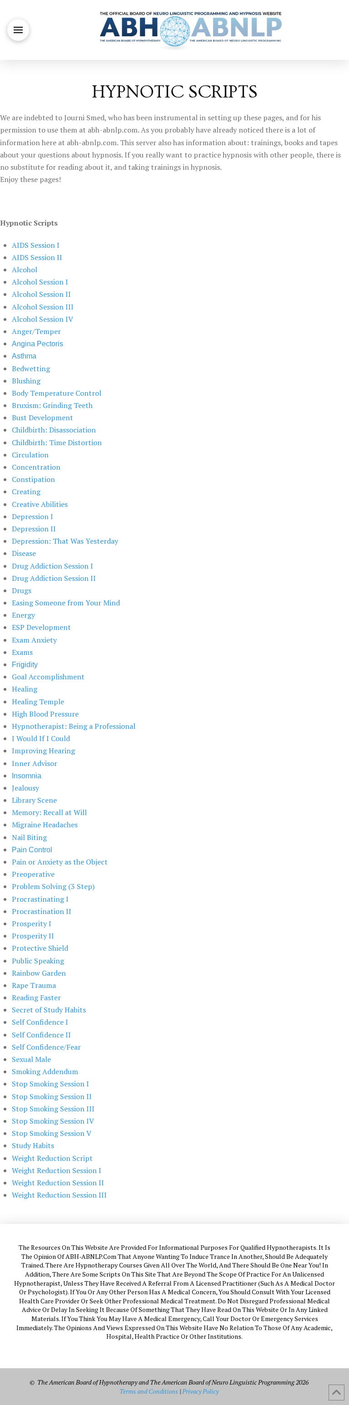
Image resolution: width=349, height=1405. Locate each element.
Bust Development (42, 417)
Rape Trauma (34, 985)
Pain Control (32, 850)
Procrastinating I (40, 899)
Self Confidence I (40, 1022)
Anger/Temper (36, 331)
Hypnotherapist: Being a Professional (73, 726)
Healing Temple (38, 702)
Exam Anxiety (34, 640)
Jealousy (25, 788)
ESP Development (41, 627)
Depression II (34, 529)
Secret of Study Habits (49, 1010)
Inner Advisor (34, 763)
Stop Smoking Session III (53, 1109)
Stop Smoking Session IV (53, 1121)
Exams (22, 652)
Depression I (32, 516)
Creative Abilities (40, 504)
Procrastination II (41, 911)
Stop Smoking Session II (52, 1096)
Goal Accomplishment (48, 677)
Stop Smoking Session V (51, 1133)
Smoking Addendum (45, 1071)
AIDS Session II (37, 257)
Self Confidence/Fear (46, 1047)
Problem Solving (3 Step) (53, 886)
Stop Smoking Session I (50, 1084)
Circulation (30, 455)
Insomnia (26, 776)
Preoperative (33, 874)
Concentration (36, 467)
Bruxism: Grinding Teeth (52, 405)
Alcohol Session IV (42, 319)
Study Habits (33, 1145)
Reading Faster (36, 997)
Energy (23, 615)
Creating (26, 491)
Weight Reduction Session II (58, 1183)
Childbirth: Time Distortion (57, 442)
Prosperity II (33, 936)
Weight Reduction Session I (56, 1170)
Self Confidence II (41, 1035)
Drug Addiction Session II (54, 578)
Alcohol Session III (43, 307)
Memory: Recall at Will (49, 812)
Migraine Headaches (45, 825)
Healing (24, 689)
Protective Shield (40, 948)
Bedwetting (31, 368)
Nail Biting (29, 837)
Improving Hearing (43, 751)
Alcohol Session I (40, 282)
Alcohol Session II (41, 294)
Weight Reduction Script (52, 1158)
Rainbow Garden (39, 973)
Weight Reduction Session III (59, 1195)
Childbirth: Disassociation (54, 430)
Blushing (26, 381)
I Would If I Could (41, 738)
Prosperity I (31, 923)
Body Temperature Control (56, 393)
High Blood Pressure (45, 714)
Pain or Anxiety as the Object (60, 862)
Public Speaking (38, 961)
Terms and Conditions (149, 1391)
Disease (24, 553)
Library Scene (34, 800)
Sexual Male (31, 1059)
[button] (18, 30)
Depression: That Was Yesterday (65, 541)
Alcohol (24, 270)
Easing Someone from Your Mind (66, 603)
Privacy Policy (200, 1391)
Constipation (33, 479)
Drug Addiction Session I (52, 566)
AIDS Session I (36, 245)
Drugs (21, 590)
